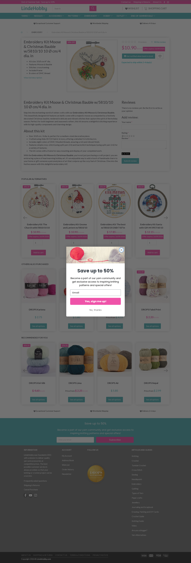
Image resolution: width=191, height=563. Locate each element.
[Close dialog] (121, 250)
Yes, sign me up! (95, 301)
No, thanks (96, 310)
